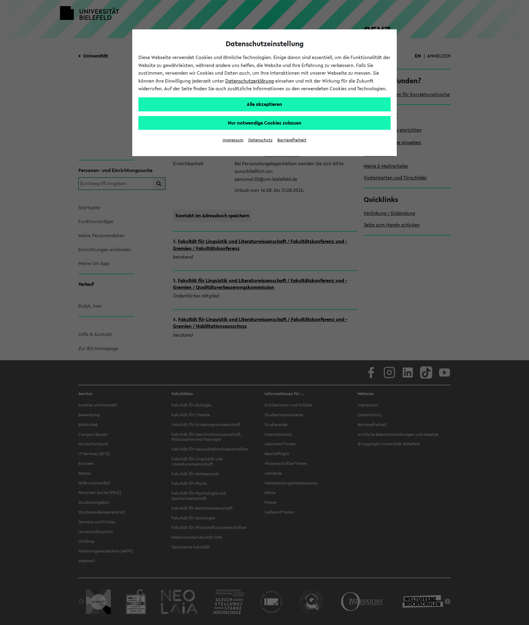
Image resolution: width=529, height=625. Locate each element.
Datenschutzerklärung (249, 80)
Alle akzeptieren (264, 104)
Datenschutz (260, 140)
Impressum (233, 140)
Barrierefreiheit (291, 140)
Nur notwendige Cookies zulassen (265, 122)
